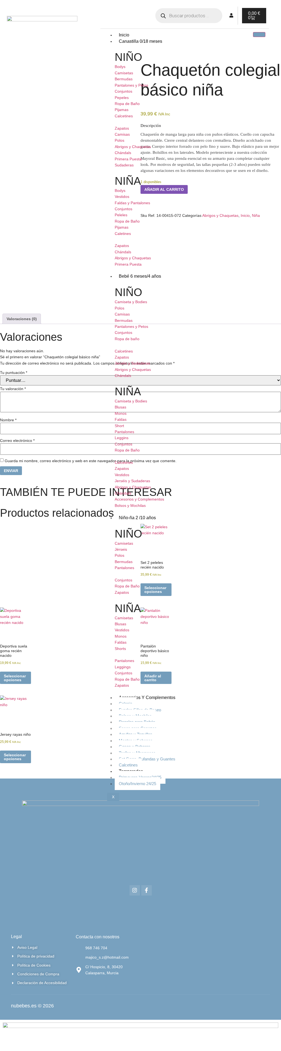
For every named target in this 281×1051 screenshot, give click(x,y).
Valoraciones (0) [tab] (22, 319)
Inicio (124, 35)
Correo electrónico (17, 440)
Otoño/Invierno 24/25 (137, 783)
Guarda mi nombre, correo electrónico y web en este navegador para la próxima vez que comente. (90, 461)
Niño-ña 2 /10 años (137, 517)
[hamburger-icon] (259, 34)
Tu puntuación (13, 372)
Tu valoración (13, 389)
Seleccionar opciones (15, 678)
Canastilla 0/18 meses (140, 41)
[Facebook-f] (146, 890)
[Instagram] (135, 890)
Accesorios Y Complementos (147, 697)
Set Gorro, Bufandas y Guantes (147, 759)
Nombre (8, 420)
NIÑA (128, 181)
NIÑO (128, 57)
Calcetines (128, 765)
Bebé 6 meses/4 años (140, 276)
